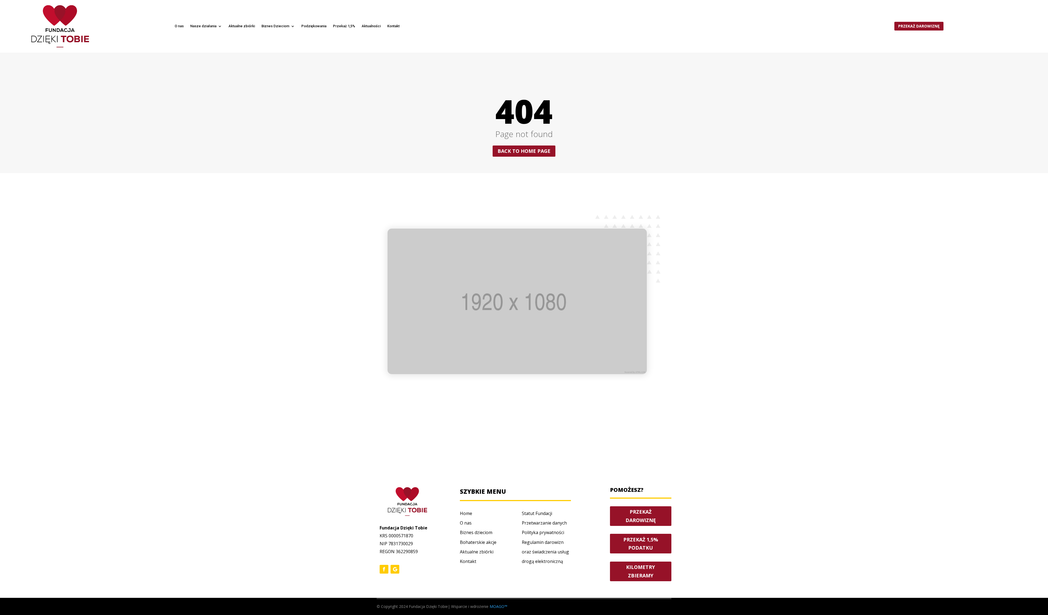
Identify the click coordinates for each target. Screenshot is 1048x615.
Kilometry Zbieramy (640, 571)
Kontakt (393, 26)
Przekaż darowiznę (919, 26)
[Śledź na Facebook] (384, 569)
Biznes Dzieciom (275, 26)
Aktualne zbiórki (241, 26)
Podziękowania (313, 26)
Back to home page (524, 151)
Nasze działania (203, 26)
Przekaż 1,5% (344, 26)
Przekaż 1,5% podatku (640, 543)
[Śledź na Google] (395, 569)
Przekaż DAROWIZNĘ (641, 515)
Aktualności (371, 26)
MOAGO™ (498, 606)
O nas (179, 26)
